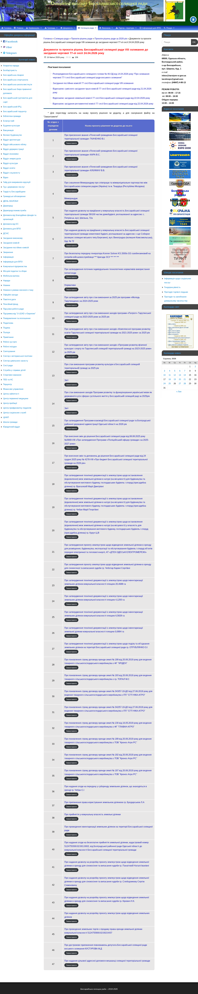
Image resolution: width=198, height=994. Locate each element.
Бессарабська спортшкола (15, 80)
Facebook (11, 41)
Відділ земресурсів (12, 158)
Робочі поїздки (10, 346)
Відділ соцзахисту (11, 173)
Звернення (8, 252)
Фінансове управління (13, 389)
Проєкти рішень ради (82, 38)
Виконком (106, 28)
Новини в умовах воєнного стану (18, 290)
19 (175, 379)
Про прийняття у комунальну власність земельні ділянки (92, 814)
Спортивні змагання (12, 375)
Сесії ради (8, 365)
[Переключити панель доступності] (193, 19)
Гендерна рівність (172, 287)
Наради (6, 280)
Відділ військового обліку (14, 144)
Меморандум (70, 198)
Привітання (8, 337)
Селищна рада (87, 28)
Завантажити (71, 143)
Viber (8, 47)
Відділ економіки (10, 154)
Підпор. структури (126, 28)
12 (175, 375)
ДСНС (6, 233)
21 (185, 379)
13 (180, 375)
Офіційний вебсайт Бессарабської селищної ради (99, 3)
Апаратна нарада (11, 65)
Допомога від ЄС (11, 224)
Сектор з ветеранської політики (17, 356)
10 (164, 375)
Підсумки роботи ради (13, 309)
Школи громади (10, 422)
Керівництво (34, 28)
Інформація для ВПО (151, 28)
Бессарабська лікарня (13, 75)
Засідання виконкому (13, 238)
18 (170, 379)
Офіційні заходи (10, 295)
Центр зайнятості (11, 394)
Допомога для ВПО (12, 228)
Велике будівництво (12, 135)
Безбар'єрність (10, 70)
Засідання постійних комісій (16, 247)
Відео (5, 177)
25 (170, 383)
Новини (20, 28)
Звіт (66, 380)
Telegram (11, 53)
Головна (7, 28)
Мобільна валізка (11, 276)
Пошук (169, 28)
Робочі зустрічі (10, 342)
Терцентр (7, 384)
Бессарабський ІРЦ (12, 107)
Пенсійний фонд (10, 304)
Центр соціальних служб (14, 412)
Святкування (9, 351)
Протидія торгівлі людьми (176, 292)
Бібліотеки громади (12, 116)
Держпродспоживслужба (14, 210)
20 (180, 379)
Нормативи (70, 285)
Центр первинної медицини (15, 398)
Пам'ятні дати (9, 299)
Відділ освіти (9, 168)
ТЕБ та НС (8, 379)
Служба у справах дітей (14, 370)
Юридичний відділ (11, 427)
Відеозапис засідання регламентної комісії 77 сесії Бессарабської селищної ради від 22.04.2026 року (103, 104)
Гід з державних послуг (14, 187)
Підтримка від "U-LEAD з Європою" (19, 313)
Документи (68, 28)
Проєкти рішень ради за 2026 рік (111, 38)
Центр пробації (10, 403)
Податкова (8, 323)
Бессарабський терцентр (14, 111)
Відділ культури (10, 163)
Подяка (6, 328)
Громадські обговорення (14, 196)
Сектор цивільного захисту (15, 361)
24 (164, 383)
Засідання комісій (11, 243)
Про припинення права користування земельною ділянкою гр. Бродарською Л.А (104, 802)
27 (180, 383)
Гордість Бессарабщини (14, 191)
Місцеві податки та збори (15, 271)
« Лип (178, 391)
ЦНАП (6, 417)
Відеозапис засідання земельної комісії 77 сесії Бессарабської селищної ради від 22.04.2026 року (101, 98)
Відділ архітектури (11, 140)
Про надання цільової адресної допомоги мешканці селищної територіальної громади (107, 961)
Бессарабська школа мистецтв (17, 84)
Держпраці (8, 206)
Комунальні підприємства (15, 266)
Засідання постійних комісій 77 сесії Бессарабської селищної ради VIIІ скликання (93, 83)
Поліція (6, 332)
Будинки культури (11, 125)
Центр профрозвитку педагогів (17, 408)
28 (185, 383)
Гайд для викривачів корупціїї (16, 182)
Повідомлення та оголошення (16, 318)
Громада (51, 28)
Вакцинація (8, 130)
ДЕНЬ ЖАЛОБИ (10, 201)
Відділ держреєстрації (13, 149)
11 (170, 375)
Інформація (8, 257)
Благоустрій (8, 121)
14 (185, 375)
